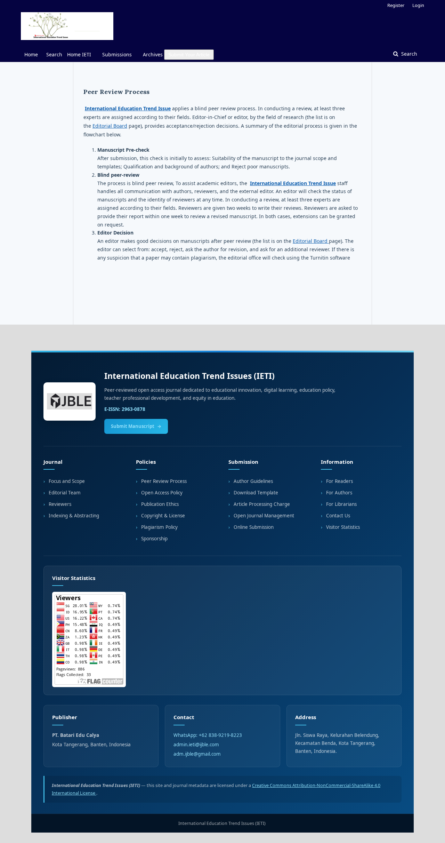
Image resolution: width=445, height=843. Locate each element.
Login (418, 5)
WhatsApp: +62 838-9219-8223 (207, 735)
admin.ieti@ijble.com (196, 744)
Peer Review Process (164, 481)
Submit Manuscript (132, 426)
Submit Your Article (189, 54)
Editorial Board (109, 125)
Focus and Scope (67, 481)
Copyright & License (163, 515)
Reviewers (60, 504)
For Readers (339, 481)
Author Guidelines (253, 481)
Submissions (117, 54)
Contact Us (338, 515)
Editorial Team (65, 493)
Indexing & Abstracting (74, 515)
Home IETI (79, 54)
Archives (153, 54)
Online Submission (254, 527)
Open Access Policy (162, 493)
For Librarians (341, 504)
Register (395, 5)
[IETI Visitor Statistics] (222, 639)
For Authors (339, 493)
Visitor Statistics (343, 527)
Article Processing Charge (262, 504)
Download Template (256, 493)
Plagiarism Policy (159, 527)
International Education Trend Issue (128, 108)
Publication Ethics (160, 504)
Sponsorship (154, 538)
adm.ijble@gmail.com (197, 754)
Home (31, 54)
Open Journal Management (264, 515)
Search (54, 54)
